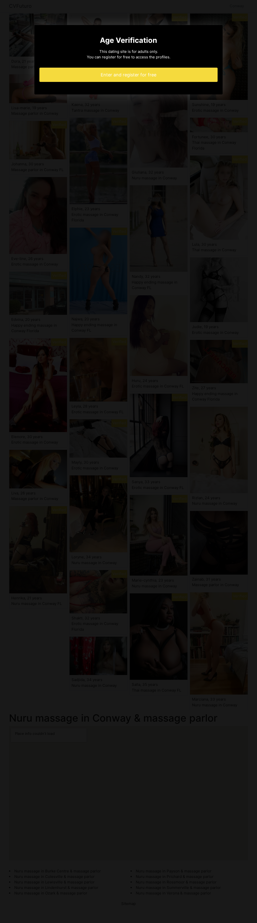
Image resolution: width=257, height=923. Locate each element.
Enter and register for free (128, 74)
